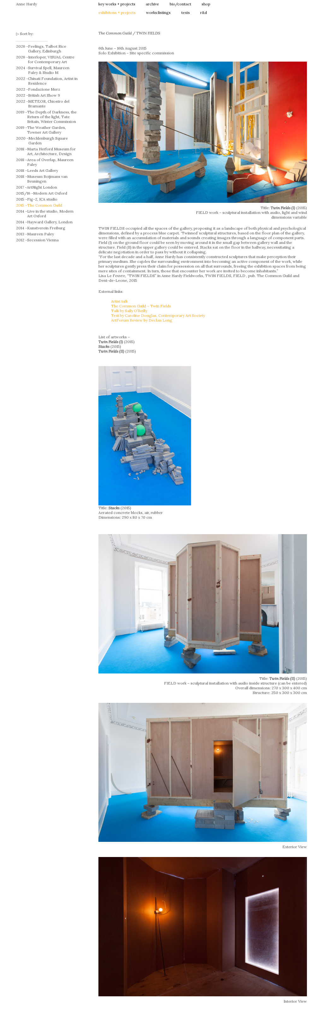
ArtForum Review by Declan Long (141, 320)
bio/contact (180, 4)
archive (152, 4)
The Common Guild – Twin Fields (141, 306)
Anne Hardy (26, 4)
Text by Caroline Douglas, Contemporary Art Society (158, 315)
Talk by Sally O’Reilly (129, 310)
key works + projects (116, 4)
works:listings (158, 12)
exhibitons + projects (117, 12)
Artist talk (119, 301)
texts (185, 12)
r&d (203, 12)
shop (206, 4)
